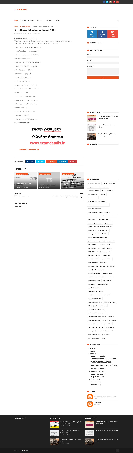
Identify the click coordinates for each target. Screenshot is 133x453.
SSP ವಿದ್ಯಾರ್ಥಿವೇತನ (92, 306)
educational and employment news (99, 212)
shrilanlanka (106, 295)
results (90, 277)
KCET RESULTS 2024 (105, 244)
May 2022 (94, 382)
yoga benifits (110, 327)
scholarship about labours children (104, 358)
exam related (112, 216)
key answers (92, 248)
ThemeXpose (25, 450)
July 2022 (94, 379)
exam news (91, 216)
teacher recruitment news (96, 313)
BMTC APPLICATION (107, 190)
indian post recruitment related (97, 234)
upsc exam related (94, 320)
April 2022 (95, 385)
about (22, 2)
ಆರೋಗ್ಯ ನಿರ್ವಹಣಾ (92, 331)
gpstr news (108, 223)
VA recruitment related (109, 320)
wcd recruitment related (95, 327)
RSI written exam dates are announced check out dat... (102, 362)
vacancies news (93, 324)
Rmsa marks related (94, 280)
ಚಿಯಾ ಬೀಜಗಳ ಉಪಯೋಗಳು (106, 331)
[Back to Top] (117, 450)
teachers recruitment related (97, 316)
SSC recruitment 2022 (94, 298)
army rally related (93, 190)
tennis (32, 20)
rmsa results (107, 280)
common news (92, 198)
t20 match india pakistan (96, 309)
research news (107, 273)
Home (16, 20)
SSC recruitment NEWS (95, 302)
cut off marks (104, 205)
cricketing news (93, 205)
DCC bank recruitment (95, 208)
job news (102, 241)
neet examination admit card (97, 262)
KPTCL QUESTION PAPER (105, 248)
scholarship (91, 284)
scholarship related (94, 288)
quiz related (92, 270)
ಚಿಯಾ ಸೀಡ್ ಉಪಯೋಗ (93, 334)
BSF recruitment (93, 194)
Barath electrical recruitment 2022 (104, 365)
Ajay (95, 395)
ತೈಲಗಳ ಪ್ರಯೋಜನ (106, 334)
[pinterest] (114, 2)
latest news (106, 255)
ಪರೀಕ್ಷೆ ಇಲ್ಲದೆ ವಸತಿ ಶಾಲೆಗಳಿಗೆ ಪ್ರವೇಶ (96, 338)
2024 (91, 349)
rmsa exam (110, 277)
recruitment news (25, 27)
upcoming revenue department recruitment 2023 (71, 183)
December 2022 (97, 356)
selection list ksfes (94, 295)
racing (39, 20)
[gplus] (117, 2)
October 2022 (96, 371)
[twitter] (107, 2)
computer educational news (97, 201)
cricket (57, 20)
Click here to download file (29, 150)
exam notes (101, 216)
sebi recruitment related (95, 291)
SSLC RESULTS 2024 (110, 302)
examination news (104, 219)
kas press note (92, 244)
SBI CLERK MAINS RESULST (47, 185)
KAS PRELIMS (110, 241)
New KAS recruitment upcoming (23, 184)
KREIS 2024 (91, 252)
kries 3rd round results (103, 252)
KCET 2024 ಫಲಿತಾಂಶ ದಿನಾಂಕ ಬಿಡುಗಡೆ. (107, 431)
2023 (91, 351)
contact (29, 2)
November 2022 (97, 369)
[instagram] (110, 2)
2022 (91, 354)
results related (99, 277)
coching (103, 194)
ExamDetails (20, 9)
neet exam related (105, 259)
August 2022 (96, 377)
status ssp (103, 306)
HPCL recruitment (103, 230)
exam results (92, 219)
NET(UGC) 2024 (93, 266)
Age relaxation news (109, 183)
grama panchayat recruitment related (100, 226)
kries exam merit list (94, 255)
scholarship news (103, 284)
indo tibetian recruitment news (97, 237)
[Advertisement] (83, 10)
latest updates (93, 259)
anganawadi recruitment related (98, 187)
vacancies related (106, 324)
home (16, 2)
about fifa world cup (94, 183)
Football (24, 20)
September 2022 (97, 374)
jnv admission (92, 241)
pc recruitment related (107, 266)
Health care (91, 230)
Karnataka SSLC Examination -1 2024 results (108, 117)
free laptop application (95, 223)
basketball (48, 20)
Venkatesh (97, 402)
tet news (111, 316)
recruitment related (94, 273)
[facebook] (104, 2)
